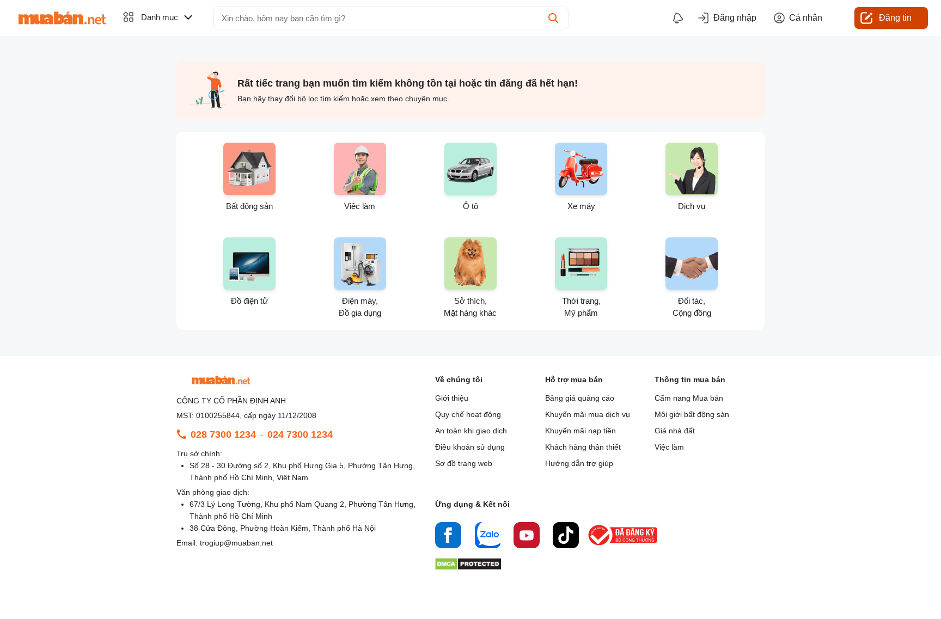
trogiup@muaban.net (236, 542)
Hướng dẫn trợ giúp (579, 463)
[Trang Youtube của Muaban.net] (527, 536)
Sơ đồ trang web (463, 463)
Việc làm (669, 447)
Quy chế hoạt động (468, 414)
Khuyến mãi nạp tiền (580, 430)
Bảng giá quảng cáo (579, 398)
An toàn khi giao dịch (471, 430)
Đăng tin (895, 17)
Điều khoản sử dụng (470, 447)
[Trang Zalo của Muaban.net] (487, 536)
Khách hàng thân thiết (583, 447)
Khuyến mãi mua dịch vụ (587, 414)
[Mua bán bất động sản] (62, 18)
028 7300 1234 (223, 434)
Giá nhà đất (675, 430)
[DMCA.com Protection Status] (468, 567)
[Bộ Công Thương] (623, 545)
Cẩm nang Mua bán (689, 398)
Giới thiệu (451, 398)
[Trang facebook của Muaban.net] (448, 536)
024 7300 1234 (300, 434)
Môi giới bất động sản (692, 414)
